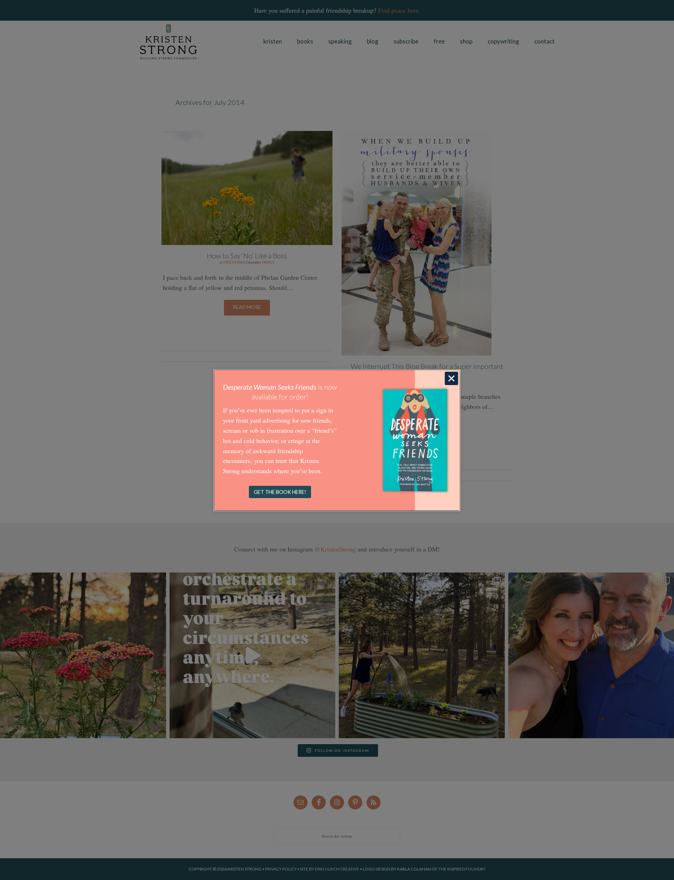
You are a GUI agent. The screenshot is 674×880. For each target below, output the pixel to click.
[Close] (451, 378)
